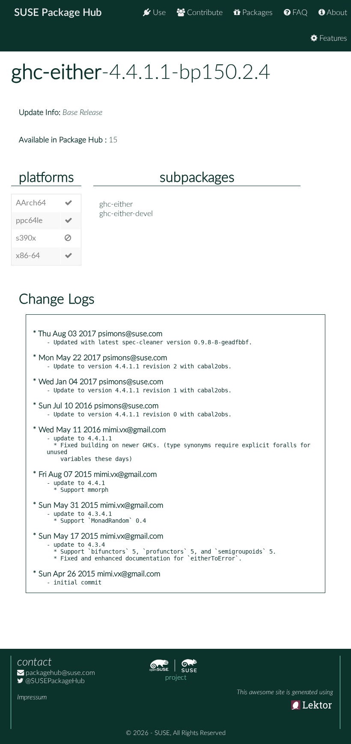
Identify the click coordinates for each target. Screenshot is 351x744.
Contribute (204, 13)
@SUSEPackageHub (54, 681)
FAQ (298, 13)
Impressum (32, 697)
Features (332, 38)
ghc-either (56, 72)
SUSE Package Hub (58, 13)
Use (158, 13)
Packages (256, 13)
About (336, 13)
